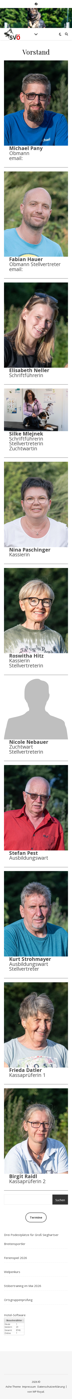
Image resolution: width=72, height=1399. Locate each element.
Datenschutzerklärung (51, 1386)
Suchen (60, 1200)
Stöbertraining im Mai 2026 (22, 1286)
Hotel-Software (15, 1315)
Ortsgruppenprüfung (18, 1300)
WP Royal (38, 1391)
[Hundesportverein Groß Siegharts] (12, 34)
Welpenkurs (12, 1272)
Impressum (29, 1386)
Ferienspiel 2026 (15, 1258)
